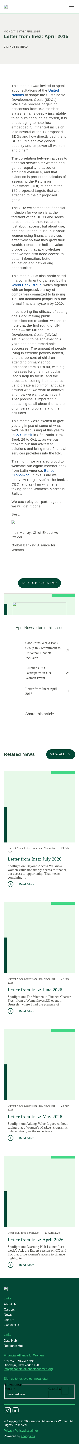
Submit (64, 1390)
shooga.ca (28, 1436)
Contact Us (11, 1325)
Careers (9, 1309)
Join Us (9, 1320)
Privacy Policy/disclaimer (21, 1430)
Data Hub (10, 1340)
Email (10, 1389)
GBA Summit (22, 435)
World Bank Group (26, 285)
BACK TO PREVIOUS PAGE (39, 583)
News (8, 1314)
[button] (71, 6)
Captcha (54, 1389)
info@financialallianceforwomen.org (28, 1369)
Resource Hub (14, 1345)
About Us (10, 1304)
